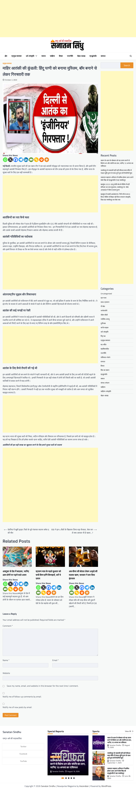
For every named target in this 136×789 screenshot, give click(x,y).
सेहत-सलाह (81, 56)
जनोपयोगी (104, 310)
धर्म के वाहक (104, 327)
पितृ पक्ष (103, 336)
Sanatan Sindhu (58, 771)
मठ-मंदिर (103, 344)
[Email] (31, 159)
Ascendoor (84, 786)
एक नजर (103, 297)
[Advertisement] (68, 18)
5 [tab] (74, 778)
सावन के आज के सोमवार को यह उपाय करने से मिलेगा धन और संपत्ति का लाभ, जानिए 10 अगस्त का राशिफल (117, 163)
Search (127, 65)
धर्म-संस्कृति (30, 56)
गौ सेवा (103, 306)
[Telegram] (20, 159)
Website (6, 673)
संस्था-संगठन (105, 382)
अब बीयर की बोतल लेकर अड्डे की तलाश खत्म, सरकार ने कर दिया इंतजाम (83, 575)
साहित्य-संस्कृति (106, 391)
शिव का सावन (105, 370)
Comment (8, 625)
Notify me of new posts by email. (17, 707)
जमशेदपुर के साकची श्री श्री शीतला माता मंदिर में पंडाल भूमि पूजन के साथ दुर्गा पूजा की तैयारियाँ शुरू (116, 171)
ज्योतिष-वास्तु (105, 319)
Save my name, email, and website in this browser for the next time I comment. (42, 685)
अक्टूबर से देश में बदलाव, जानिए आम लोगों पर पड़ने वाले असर (16, 573)
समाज (43, 56)
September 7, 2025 (114, 763)
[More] (46, 159)
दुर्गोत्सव (103, 323)
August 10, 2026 (73, 771)
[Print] (41, 159)
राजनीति (70, 56)
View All (128, 731)
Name (6, 660)
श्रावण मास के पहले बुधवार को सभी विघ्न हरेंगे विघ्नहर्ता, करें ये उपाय (48, 575)
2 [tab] (66, 778)
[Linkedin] (26, 159)
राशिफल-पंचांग (105, 357)
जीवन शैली (104, 314)
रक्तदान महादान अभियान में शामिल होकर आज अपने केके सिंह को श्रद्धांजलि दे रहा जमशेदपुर (117, 178)
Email (55, 660)
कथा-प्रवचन (105, 302)
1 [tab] (62, 778)
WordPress (106, 786)
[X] (10, 159)
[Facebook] (15, 159)
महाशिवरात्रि (105, 348)
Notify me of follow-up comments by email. (22, 696)
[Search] (131, 56)
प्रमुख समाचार (16, 56)
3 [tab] (68, 778)
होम (6, 56)
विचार (61, 56)
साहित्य (52, 56)
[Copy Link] (36, 159)
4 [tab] (71, 778)
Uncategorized (106, 293)
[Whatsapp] (5, 159)
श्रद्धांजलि (93, 56)
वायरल (103, 56)
